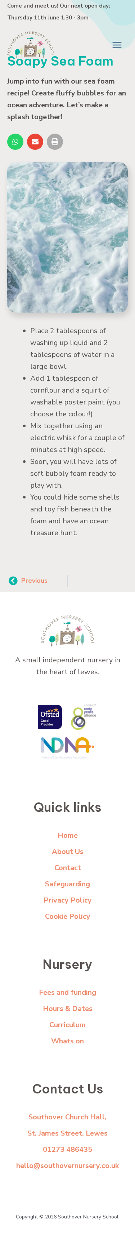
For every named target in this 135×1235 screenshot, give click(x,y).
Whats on (67, 1041)
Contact (67, 868)
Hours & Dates (68, 1008)
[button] (15, 142)
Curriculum (67, 1025)
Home (68, 835)
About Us (68, 851)
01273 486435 (67, 1149)
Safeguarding (67, 884)
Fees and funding (67, 992)
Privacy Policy (68, 900)
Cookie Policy (67, 916)
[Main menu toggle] (117, 45)
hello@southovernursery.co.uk (67, 1166)
